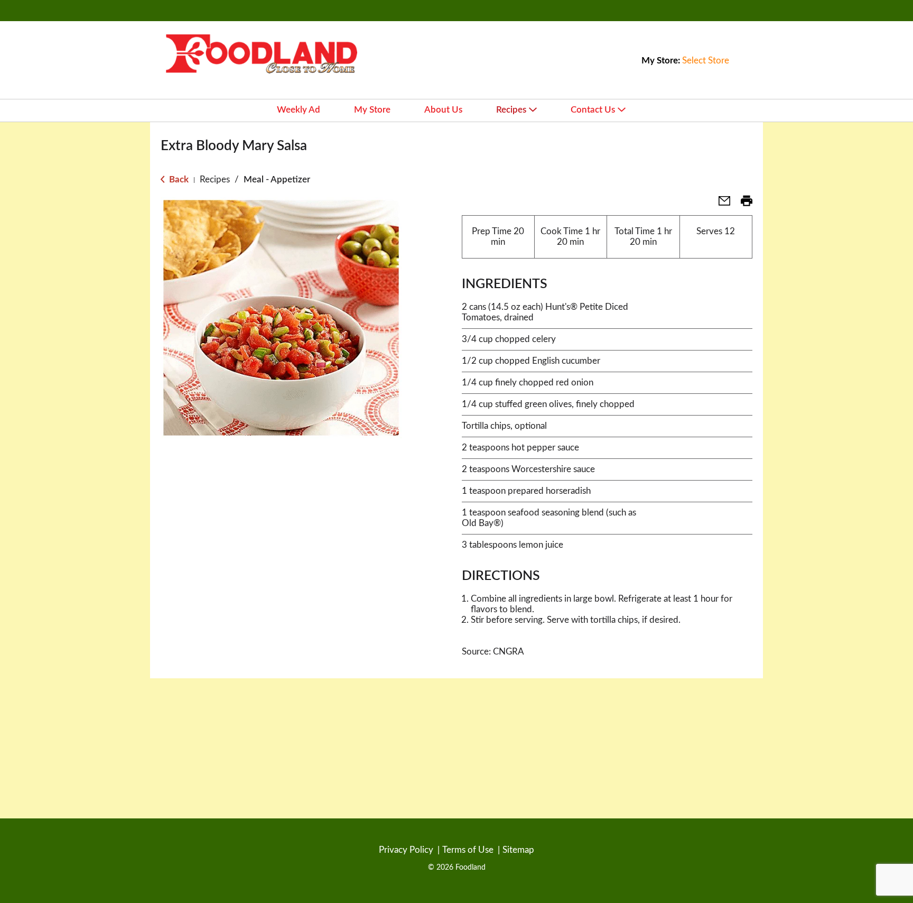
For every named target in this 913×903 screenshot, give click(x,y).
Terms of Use (467, 849)
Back (178, 179)
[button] (720, 204)
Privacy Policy (406, 849)
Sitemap (518, 849)
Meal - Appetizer (277, 179)
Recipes (215, 179)
